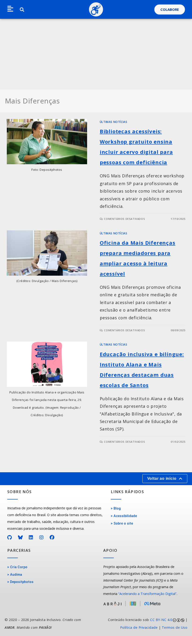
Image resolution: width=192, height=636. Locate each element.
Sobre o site (123, 524)
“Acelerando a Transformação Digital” (147, 593)
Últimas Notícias (113, 122)
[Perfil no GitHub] (9, 537)
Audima (16, 575)
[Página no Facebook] (52, 537)
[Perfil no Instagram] (41, 537)
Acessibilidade (125, 516)
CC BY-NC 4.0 (161, 619)
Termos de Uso (175, 627)
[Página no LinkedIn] (31, 537)
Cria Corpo (18, 567)
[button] (10, 9)
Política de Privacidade (139, 627)
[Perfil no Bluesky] (20, 537)
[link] (144, 624)
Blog (117, 508)
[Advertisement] (96, 54)
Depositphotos (21, 582)
